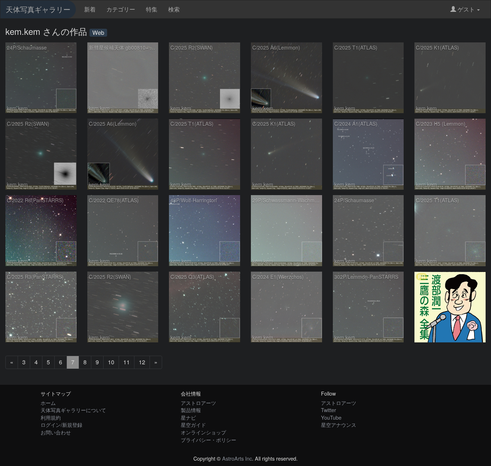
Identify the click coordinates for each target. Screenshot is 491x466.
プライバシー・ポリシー (208, 439)
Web (98, 33)
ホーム (48, 402)
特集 (151, 9)
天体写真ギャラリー (38, 9)
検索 (174, 9)
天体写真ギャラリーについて (73, 410)
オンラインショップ (203, 432)
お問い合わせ (56, 432)
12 (142, 362)
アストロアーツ (198, 402)
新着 (90, 9)
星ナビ (188, 417)
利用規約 (51, 417)
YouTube (331, 417)
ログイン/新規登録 (61, 424)
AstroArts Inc (237, 458)
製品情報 (191, 410)
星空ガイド (193, 424)
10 (111, 362)
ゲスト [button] (466, 9)
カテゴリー (120, 9)
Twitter (328, 410)
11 (126, 362)
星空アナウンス (338, 424)
